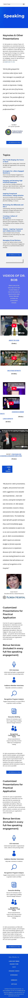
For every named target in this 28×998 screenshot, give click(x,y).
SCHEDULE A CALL (15, 142)
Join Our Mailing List (14, 260)
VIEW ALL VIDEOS (8, 469)
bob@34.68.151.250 (9, 62)
